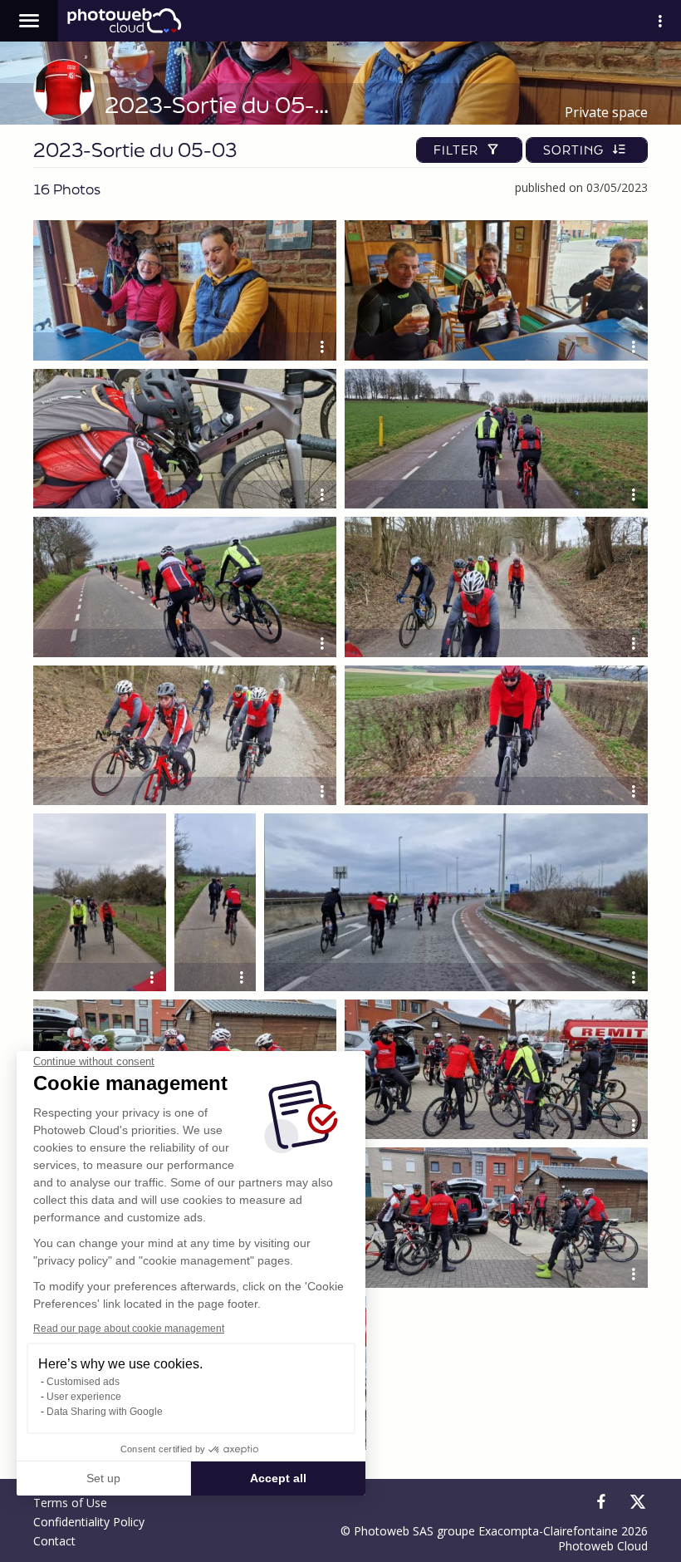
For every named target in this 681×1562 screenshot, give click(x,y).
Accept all (278, 1478)
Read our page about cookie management (128, 1328)
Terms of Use (70, 1502)
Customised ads (83, 1382)
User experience (84, 1396)
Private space (606, 112)
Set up (103, 1478)
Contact (54, 1541)
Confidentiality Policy (89, 1522)
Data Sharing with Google (105, 1411)
